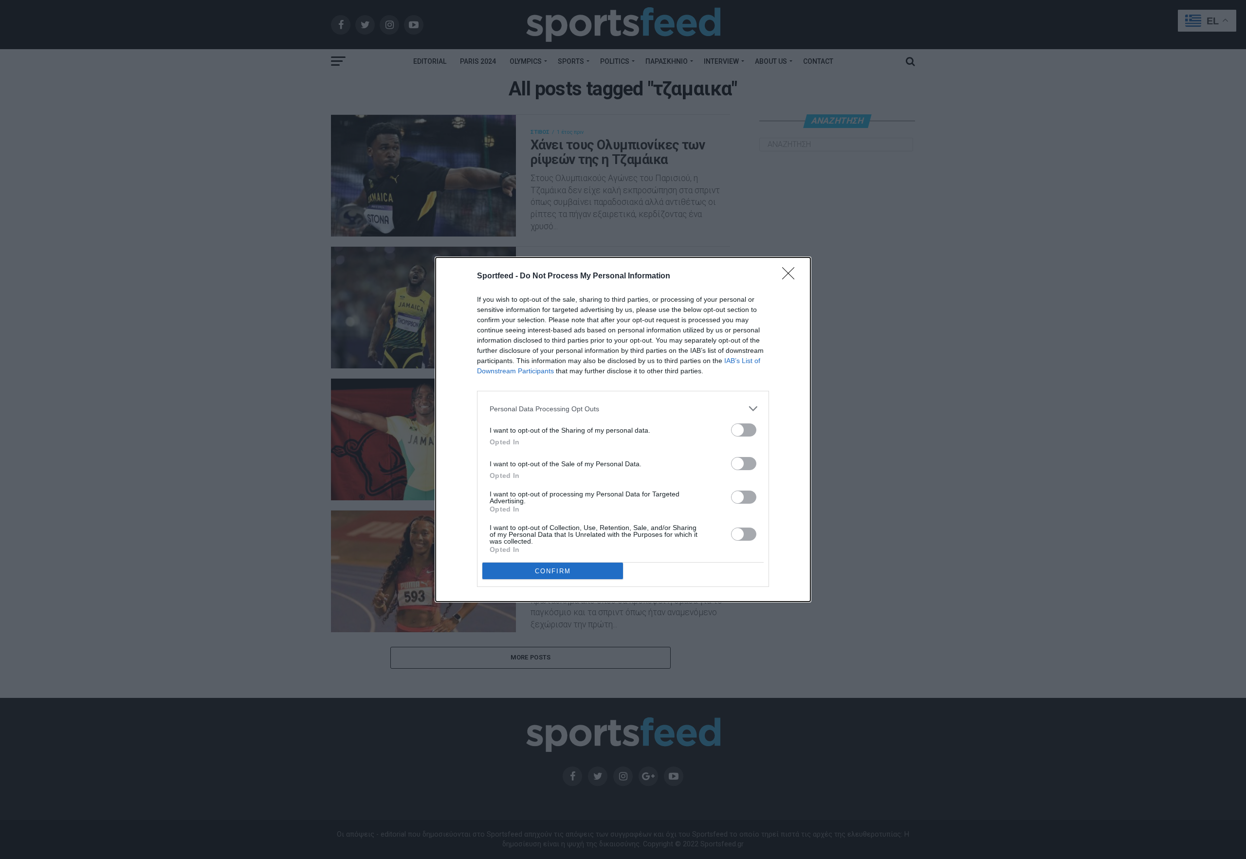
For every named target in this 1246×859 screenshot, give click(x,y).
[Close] (791, 276)
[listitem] (623, 408)
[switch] (743, 430)
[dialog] (623, 429)
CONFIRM (553, 571)
